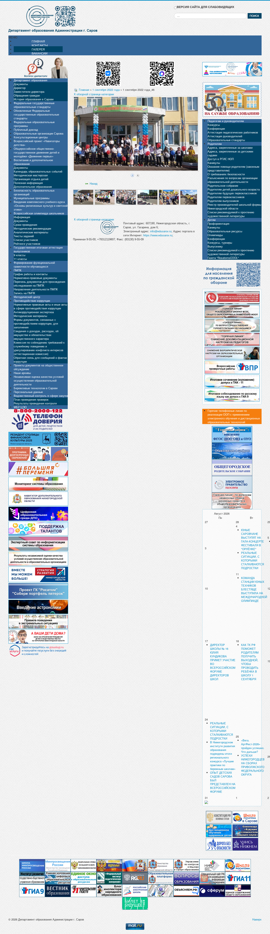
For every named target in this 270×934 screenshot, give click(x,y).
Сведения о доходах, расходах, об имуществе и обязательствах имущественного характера (36, 335)
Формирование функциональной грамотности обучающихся (34, 264)
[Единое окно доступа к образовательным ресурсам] (83, 877)
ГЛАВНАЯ (38, 41)
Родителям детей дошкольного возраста (234, 189)
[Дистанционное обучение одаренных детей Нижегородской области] (218, 830)
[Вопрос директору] (38, 67)
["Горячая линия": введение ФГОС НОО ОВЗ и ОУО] (232, 434)
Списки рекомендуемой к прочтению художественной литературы (231, 214)
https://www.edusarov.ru (157, 235)
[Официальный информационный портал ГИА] (32, 890)
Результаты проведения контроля (35, 403)
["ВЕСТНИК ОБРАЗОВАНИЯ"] (58, 890)
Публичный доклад (26, 130)
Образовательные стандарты (226, 140)
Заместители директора (29, 92)
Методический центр (27, 297)
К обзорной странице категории (94, 94)
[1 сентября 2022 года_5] (169, 197)
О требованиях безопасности (226, 174)
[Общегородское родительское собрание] (232, 467)
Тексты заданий (24, 236)
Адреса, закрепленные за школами (230, 147)
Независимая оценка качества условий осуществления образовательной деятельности (39, 380)
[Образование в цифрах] (232, 451)
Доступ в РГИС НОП (221, 159)
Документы (21, 84)
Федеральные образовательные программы (34, 124)
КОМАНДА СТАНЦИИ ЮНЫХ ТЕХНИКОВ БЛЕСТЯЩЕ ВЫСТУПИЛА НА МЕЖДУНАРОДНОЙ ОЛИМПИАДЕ (254, 589)
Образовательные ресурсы (225, 231)
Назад (93, 183)
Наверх (257, 919)
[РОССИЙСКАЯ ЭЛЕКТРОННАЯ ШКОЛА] (135, 890)
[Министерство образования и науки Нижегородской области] (161, 865)
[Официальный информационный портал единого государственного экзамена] (238, 877)
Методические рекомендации (32, 228)
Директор (20, 88)
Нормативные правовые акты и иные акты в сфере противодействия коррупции (40, 306)
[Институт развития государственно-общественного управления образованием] (32, 877)
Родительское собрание (223, 186)
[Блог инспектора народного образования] (109, 890)
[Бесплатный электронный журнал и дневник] (161, 877)
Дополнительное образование (33, 187)
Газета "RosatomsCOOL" (223, 258)
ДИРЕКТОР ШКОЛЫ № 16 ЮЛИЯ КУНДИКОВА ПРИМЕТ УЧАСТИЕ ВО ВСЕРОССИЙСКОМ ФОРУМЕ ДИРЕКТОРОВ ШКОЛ (222, 662)
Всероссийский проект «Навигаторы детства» (37, 143)
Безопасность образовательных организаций (34, 192)
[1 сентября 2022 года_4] (147, 197)
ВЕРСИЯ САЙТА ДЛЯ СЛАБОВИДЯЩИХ (205, 7)
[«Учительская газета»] (83, 890)
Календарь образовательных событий (38, 171)
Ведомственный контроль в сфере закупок (41, 396)
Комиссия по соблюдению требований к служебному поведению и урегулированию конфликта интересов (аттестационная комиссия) (39, 348)
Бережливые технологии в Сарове (36, 388)
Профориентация (218, 224)
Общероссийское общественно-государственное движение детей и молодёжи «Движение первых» (36, 152)
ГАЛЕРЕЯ (38, 49)
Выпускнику (215, 246)
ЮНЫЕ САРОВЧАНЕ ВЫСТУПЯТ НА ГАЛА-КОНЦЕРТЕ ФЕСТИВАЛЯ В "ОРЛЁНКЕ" (252, 539)
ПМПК (18, 270)
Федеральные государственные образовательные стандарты (34, 105)
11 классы (20, 259)
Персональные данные (28, 392)
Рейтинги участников (27, 244)
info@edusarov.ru (160, 231)
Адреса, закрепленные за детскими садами (230, 153)
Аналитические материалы (31, 232)
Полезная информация (28, 183)
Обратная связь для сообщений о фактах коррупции (40, 359)
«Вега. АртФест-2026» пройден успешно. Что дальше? (252, 746)
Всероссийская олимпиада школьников (39, 213)
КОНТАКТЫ (40, 45)
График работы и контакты (30, 274)
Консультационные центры (31, 137)
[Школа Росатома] (245, 817)
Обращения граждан (27, 95)
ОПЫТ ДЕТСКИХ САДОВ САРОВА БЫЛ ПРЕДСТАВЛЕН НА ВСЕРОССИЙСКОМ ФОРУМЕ (222, 782)
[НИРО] (212, 865)
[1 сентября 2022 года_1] (83, 197)
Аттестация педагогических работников (233, 132)
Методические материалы (30, 316)
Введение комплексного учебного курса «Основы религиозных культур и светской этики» (41, 205)
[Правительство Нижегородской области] (135, 865)
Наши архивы (22, 373)
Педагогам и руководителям (226, 121)
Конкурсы (214, 125)
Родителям (215, 144)
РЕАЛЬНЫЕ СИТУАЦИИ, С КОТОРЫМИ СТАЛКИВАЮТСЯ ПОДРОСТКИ (252, 560)
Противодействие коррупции (32, 301)
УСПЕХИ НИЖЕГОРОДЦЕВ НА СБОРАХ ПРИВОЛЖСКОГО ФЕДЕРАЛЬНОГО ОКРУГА (253, 764)
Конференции (216, 128)
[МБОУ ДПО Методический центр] (161, 890)
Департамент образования (30, 80)
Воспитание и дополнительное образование (33, 162)
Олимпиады (215, 235)
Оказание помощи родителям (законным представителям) (233, 168)
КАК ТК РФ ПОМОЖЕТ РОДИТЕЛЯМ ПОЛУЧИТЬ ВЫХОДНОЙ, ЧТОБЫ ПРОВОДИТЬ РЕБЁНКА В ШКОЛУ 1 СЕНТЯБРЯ (250, 662)
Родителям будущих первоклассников (232, 193)
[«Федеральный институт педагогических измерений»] (109, 877)
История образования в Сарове (34, 99)
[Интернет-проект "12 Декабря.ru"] (218, 817)
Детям (212, 220)
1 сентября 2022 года (106, 90)
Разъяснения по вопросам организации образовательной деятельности (233, 180)
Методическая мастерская (31, 175)
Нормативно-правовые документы (35, 278)
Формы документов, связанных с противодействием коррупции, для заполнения (36, 323)
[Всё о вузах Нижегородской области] (245, 844)
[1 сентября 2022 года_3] (126, 197)
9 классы (19, 255)
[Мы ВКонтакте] (108, 72)
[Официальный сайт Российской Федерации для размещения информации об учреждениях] (212, 877)
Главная (84, 90)
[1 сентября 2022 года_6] (190, 197)
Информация (22, 217)
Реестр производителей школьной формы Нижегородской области (234, 206)
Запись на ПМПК (24, 293)
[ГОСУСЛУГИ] (232, 484)
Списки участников (26, 240)
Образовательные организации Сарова (38, 133)
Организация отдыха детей (31, 179)
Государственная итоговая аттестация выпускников (38, 249)
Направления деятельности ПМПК (36, 289)
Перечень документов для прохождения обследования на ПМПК (39, 283)
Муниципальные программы (31, 198)
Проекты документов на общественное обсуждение (38, 367)
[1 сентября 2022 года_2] (104, 197)
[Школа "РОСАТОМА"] (238, 865)
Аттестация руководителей (225, 136)
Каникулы (214, 163)
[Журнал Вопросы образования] (186, 877)
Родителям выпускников (223, 201)
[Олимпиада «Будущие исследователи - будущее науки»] (245, 830)
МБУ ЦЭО (20, 407)
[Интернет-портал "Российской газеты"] (135, 877)
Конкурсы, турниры (220, 243)
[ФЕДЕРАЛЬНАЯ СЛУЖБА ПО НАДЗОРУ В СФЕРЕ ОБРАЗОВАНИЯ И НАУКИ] (83, 865)
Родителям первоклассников (226, 197)
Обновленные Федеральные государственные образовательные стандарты (36, 114)
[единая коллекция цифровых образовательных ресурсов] (58, 877)
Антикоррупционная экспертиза (34, 312)
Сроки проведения (25, 225)
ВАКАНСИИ (39, 53)
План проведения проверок (31, 399)
